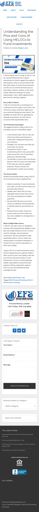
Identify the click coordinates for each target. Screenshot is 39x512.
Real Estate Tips (18, 278)
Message (6, 365)
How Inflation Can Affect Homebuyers (14, 450)
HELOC (30, 280)
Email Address (9, 355)
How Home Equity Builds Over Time (13, 440)
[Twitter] (24, 330)
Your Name (8, 345)
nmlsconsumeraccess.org (19, 457)
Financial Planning (20, 280)
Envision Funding (19, 4)
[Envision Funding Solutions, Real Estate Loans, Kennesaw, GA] (19, 472)
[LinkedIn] (19, 330)
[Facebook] (14, 330)
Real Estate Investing (11, 282)
